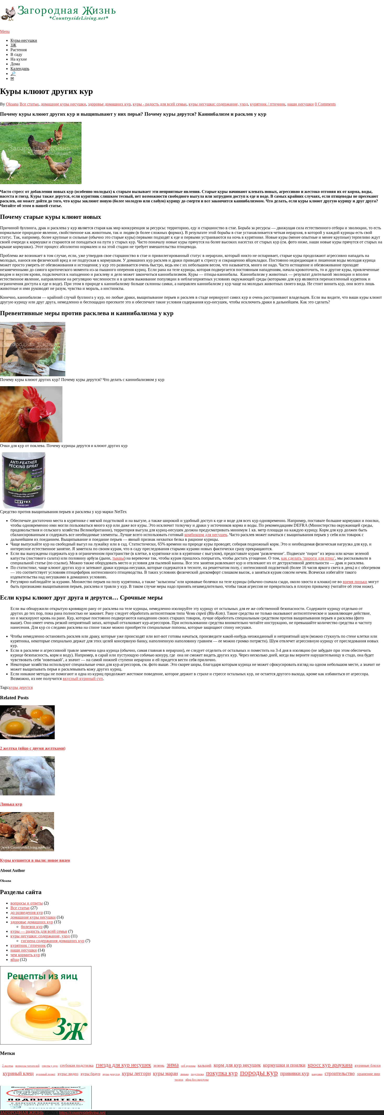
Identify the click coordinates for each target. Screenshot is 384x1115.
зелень (158, 1065)
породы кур (259, 1072)
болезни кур (32, 926)
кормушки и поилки (284, 1065)
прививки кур (294, 1073)
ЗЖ (13, 45)
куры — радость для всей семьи (38, 931)
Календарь (19, 68)
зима (173, 1064)
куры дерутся (21, 687)
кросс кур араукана (330, 1065)
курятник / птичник (267, 104)
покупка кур (222, 1073)
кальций (204, 1065)
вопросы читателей (27, 1065)
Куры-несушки (23, 40)
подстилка (197, 1074)
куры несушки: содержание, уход (218, 104)
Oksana (12, 104)
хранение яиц (368, 1073)
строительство (340, 1073)
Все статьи (29, 104)
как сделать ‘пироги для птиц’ (308, 558)
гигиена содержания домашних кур (52, 940)
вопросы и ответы (26, 903)
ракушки (317, 1074)
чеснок (178, 1079)
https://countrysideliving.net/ (82, 1112)
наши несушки (300, 104)
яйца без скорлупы (196, 1079)
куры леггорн (136, 1073)
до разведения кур (26, 912)
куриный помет (45, 1074)
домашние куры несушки (63, 104)
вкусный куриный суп (83, 678)
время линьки (355, 581)
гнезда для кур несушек (123, 1065)
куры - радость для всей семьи (160, 104)
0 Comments (325, 104)
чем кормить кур (25, 955)
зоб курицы (188, 1065)
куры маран (165, 1073)
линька (184, 1074)
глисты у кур (50, 1065)
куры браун (90, 1073)
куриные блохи (368, 1065)
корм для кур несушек (237, 1065)
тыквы (118, 558)
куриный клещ (18, 1073)
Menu (5, 31)
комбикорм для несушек (205, 534)
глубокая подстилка (77, 1065)
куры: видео (68, 1073)
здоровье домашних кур (109, 104)
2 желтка (7, 1065)
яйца (14, 959)
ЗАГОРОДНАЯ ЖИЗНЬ (21, 1112)
